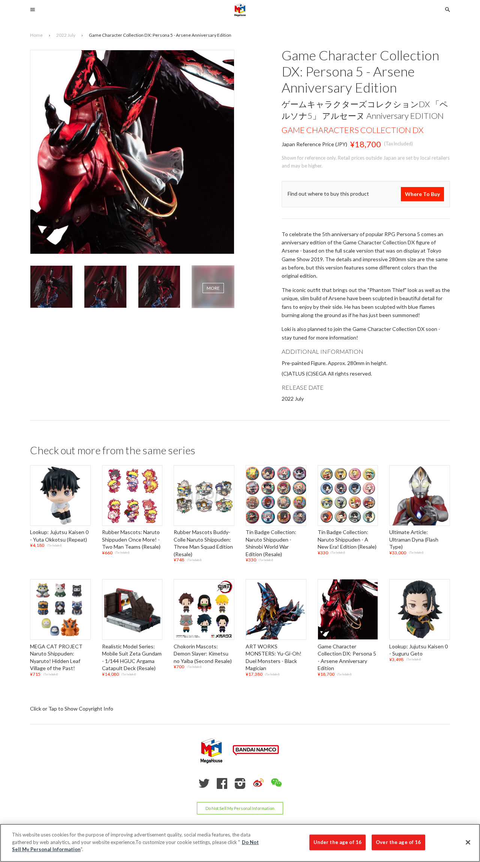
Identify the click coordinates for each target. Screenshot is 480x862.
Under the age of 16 (338, 842)
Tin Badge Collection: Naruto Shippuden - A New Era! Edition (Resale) (347, 539)
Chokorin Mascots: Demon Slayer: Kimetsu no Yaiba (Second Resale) (203, 653)
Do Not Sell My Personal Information (240, 808)
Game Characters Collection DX (352, 130)
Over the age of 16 (398, 842)
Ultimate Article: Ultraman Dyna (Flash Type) (413, 539)
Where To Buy (422, 194)
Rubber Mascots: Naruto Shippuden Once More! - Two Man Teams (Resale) (131, 539)
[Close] (468, 842)
